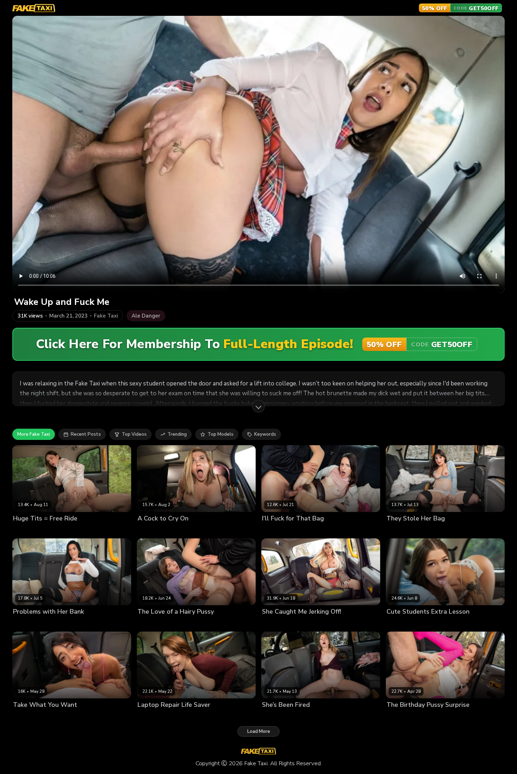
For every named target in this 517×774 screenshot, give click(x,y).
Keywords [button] (265, 434)
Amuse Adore (28, 530)
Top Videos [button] (134, 434)
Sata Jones (150, 717)
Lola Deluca (400, 530)
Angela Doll (26, 623)
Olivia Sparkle (402, 623)
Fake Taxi (106, 316)
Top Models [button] (221, 434)
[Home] (33, 8)
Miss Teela (274, 623)
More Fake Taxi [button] (33, 434)
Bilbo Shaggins (62, 530)
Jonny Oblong (176, 530)
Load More (258, 731)
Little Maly (300, 623)
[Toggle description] (258, 406)
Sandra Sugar (153, 623)
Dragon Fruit (276, 530)
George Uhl (305, 530)
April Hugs (274, 717)
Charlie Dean (302, 717)
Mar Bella (148, 530)
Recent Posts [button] (86, 434)
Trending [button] (177, 434)
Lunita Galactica (31, 717)
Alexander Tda (432, 530)
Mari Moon (398, 717)
